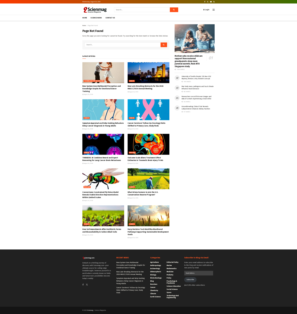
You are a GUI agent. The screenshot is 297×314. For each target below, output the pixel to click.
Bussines (153, 284)
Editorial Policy (172, 262)
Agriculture (154, 262)
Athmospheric (155, 272)
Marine (169, 265)
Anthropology (155, 265)
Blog (152, 281)
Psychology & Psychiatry (172, 282)
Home (84, 25)
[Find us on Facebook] (204, 2)
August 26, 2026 (88, 94)
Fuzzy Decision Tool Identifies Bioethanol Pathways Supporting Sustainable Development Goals (148, 232)
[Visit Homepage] (95, 10)
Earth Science (155, 297)
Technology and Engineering (94, 81)
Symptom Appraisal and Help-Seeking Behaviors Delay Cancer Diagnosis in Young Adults (130, 281)
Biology (153, 275)
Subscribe (190, 280)
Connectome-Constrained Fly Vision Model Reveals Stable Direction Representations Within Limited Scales (100, 194)
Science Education (174, 286)
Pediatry (170, 275)
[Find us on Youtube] (211, 2)
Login (207, 10)
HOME (84, 18)
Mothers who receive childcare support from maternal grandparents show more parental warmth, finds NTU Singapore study (188, 61)
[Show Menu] (214, 10)
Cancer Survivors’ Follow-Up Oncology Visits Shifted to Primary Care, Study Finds (130, 290)
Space (169, 292)
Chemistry (154, 290)
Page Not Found (93, 25)
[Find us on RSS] (214, 2)
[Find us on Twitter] (207, 2)
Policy (169, 278)
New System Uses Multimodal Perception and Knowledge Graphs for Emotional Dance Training (101, 88)
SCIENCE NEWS (96, 18)
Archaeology (155, 269)
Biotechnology (155, 278)
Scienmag (90, 310)
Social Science (172, 289)
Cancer (131, 81)
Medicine (132, 152)
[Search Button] (174, 9)
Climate (132, 187)
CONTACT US (110, 18)
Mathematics (172, 269)
